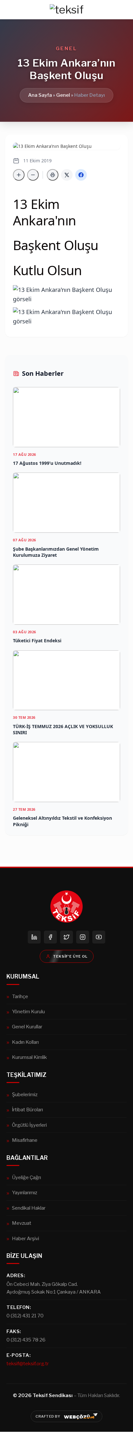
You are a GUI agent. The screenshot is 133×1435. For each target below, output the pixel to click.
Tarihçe (20, 996)
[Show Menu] (9, 9)
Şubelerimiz (24, 1094)
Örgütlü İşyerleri (29, 1125)
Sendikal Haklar (29, 1208)
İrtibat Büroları (27, 1109)
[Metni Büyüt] (19, 175)
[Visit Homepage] (66, 9)
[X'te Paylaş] (67, 175)
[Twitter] (66, 937)
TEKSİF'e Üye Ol (70, 956)
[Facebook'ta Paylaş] (81, 175)
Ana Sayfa (40, 95)
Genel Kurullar (27, 1027)
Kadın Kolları (25, 1042)
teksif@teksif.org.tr (27, 1363)
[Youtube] (98, 937)
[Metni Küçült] (33, 175)
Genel (63, 95)
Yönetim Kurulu (28, 1011)
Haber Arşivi (25, 1238)
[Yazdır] (52, 175)
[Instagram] (82, 937)
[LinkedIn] (34, 937)
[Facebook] (50, 937)
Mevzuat (21, 1223)
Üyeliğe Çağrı (26, 1177)
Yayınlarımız (24, 1192)
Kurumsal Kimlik (29, 1057)
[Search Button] (124, 9)
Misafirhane (24, 1140)
